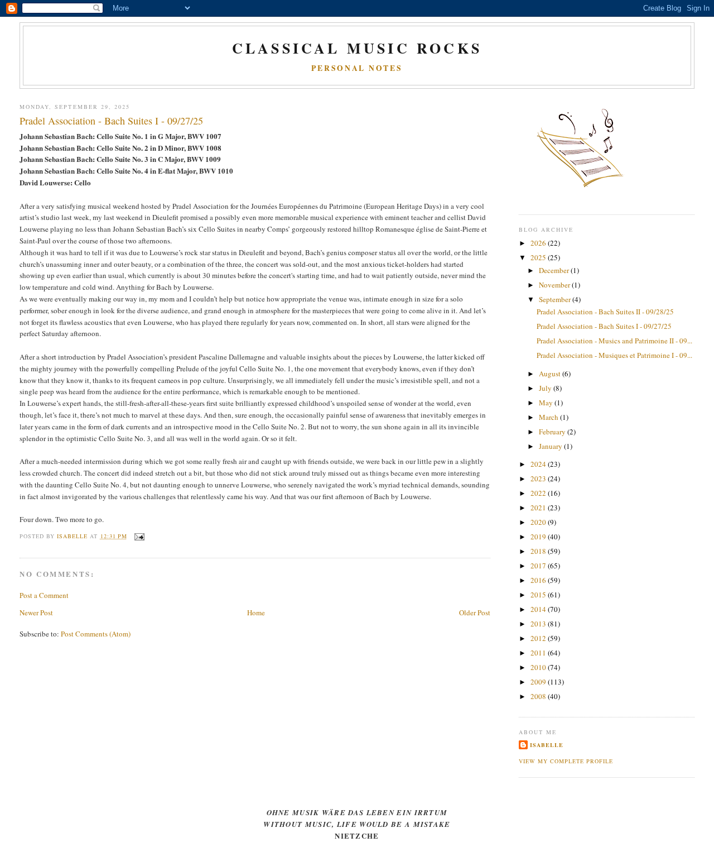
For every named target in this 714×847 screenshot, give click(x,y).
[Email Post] (139, 536)
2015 (539, 595)
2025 (539, 257)
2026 (539, 243)
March (549, 417)
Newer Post (36, 612)
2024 (539, 464)
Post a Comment (44, 595)
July (546, 388)
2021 (539, 508)
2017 (539, 566)
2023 (539, 478)
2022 (539, 493)
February (553, 432)
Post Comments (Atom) (96, 634)
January (551, 446)
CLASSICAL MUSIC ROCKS (357, 48)
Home (256, 612)
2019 (539, 537)
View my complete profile (566, 761)
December (555, 270)
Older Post (474, 612)
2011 (539, 653)
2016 (539, 580)
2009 (539, 682)
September (555, 299)
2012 (539, 638)
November (555, 285)
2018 (539, 551)
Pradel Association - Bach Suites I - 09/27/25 (604, 326)
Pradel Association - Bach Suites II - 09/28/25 (605, 312)
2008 (539, 696)
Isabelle (546, 745)
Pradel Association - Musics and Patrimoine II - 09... (614, 341)
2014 (539, 609)
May (546, 403)
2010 (539, 667)
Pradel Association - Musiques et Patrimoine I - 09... (614, 355)
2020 (539, 522)
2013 (539, 624)
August (550, 374)
